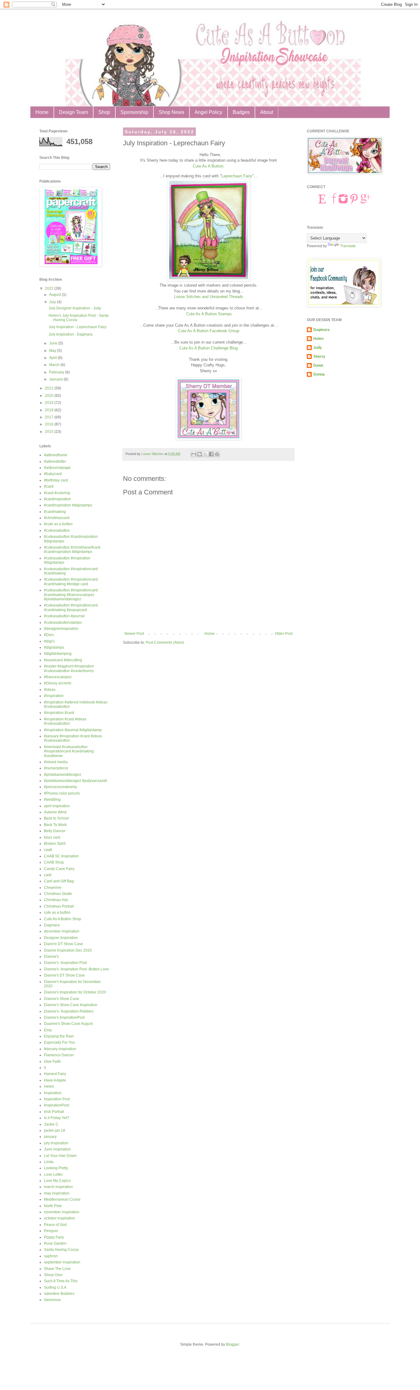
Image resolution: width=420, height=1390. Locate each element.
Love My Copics (57, 1180)
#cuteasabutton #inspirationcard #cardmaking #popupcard (71, 607)
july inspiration (56, 1143)
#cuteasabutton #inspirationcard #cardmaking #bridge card (71, 581)
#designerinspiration (61, 629)
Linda (48, 1162)
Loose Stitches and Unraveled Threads (208, 296)
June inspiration (57, 1149)
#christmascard (56, 518)
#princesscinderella (60, 787)
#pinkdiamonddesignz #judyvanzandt (75, 781)
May (53, 351)
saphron (51, 1256)
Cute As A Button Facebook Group (208, 330)
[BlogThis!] (199, 454)
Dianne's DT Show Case (64, 975)
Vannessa (52, 1300)
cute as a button (57, 912)
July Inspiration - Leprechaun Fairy (77, 327)
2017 (49, 417)
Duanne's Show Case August (68, 1023)
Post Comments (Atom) (165, 642)
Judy (317, 347)
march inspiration (58, 1187)
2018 (49, 410)
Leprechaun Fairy (236, 176)
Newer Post (134, 633)
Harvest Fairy (55, 1074)
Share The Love (57, 1269)
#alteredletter (55, 461)
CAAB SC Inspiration (61, 856)
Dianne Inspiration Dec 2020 (68, 950)
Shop (104, 112)
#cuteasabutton (57, 530)
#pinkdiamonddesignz (62, 774)
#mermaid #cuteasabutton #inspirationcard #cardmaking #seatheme (69, 751)
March (55, 365)
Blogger (232, 1344)
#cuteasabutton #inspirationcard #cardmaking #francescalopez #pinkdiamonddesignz (71, 594)
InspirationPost (56, 1105)
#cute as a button (58, 524)
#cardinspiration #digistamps (68, 505)
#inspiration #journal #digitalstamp (73, 730)
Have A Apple (55, 1080)
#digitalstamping (58, 653)
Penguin (51, 1231)
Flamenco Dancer (59, 1055)
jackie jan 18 (54, 1130)
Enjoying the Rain (59, 1036)
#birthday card (56, 480)
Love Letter (53, 1174)
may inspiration (56, 1193)
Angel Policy (208, 112)
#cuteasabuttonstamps (63, 622)
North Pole (53, 1206)
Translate (348, 246)
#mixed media (56, 762)
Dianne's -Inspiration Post (65, 963)
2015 (49, 431)
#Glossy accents (57, 683)
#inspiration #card (59, 713)
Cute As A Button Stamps (209, 314)
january (50, 1136)
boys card (52, 837)
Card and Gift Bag (59, 881)
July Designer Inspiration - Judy (75, 308)
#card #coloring (57, 493)
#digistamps (54, 647)
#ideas (49, 689)
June (53, 343)
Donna (319, 374)
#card (48, 486)
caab (48, 850)
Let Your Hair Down (60, 1156)
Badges (241, 112)
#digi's (49, 641)
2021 (49, 388)
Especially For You (59, 1042)
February (57, 372)
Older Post (283, 633)
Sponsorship (134, 112)
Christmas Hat (56, 900)
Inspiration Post (57, 1099)
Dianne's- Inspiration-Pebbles (68, 1011)
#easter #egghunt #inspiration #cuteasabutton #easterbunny (69, 668)
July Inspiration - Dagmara (71, 334)
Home (42, 112)
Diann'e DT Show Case (63, 944)
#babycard (53, 474)
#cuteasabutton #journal (64, 616)
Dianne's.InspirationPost (64, 1017)
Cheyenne (52, 887)
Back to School (56, 818)
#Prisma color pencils (62, 793)
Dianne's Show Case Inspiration (70, 1005)
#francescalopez (58, 677)
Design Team (73, 112)
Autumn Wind (55, 812)
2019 (49, 403)
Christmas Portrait (59, 906)
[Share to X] (205, 454)
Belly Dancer (54, 831)
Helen (49, 1086)
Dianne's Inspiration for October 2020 (75, 992)
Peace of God (55, 1225)
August (55, 294)
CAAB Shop (54, 862)
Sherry (319, 356)
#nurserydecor (56, 768)
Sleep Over (53, 1275)
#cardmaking (55, 512)
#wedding (52, 799)
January (56, 379)
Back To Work (55, 825)
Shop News (171, 112)
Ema (48, 1030)
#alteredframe (55, 455)
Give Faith (52, 1061)
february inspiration (60, 1049)
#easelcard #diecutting (63, 660)
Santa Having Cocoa (61, 1249)
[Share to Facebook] (211, 454)
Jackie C (51, 1124)
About (266, 112)
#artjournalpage (57, 467)
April (53, 358)
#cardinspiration (57, 499)
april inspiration (57, 806)
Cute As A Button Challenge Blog (208, 348)
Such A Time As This (60, 1281)
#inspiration (54, 696)
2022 (49, 288)
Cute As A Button (208, 166)
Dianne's (51, 956)
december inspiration (61, 931)
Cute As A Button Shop (62, 919)
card (47, 875)
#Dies (49, 635)
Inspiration (52, 1093)
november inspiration (61, 1212)
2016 (49, 424)
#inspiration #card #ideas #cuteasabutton (65, 721)
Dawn (318, 365)
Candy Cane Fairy (59, 869)
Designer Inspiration (61, 938)
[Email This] (194, 454)
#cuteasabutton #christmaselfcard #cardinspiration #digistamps (72, 549)
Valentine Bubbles (59, 1293)
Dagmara (52, 925)
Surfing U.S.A (55, 1287)
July (53, 302)
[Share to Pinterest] (217, 454)
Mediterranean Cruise (62, 1199)
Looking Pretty (56, 1168)
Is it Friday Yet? (56, 1118)
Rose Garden (55, 1243)
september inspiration (62, 1262)
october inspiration (59, 1218)
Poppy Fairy (54, 1237)
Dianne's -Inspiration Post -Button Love (76, 969)
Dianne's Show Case (61, 999)
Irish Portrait (54, 1112)
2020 (49, 395)
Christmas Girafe (58, 894)
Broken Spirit (54, 843)
